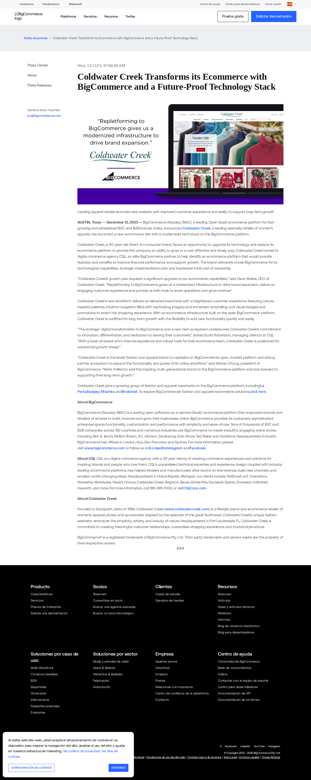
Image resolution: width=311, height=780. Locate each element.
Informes (224, 619)
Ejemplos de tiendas (170, 600)
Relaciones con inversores (174, 687)
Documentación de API (234, 693)
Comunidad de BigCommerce (239, 661)
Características (41, 594)
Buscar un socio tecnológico (113, 613)
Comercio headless (44, 674)
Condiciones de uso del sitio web (165, 757)
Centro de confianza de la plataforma (182, 693)
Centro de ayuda (210, 4)
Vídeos (222, 674)
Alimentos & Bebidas (107, 674)
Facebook (198, 448)
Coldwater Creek (196, 228)
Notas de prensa (35, 38)
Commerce (27, 4)
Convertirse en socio (107, 600)
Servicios (37, 600)
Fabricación (101, 680)
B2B (34, 680)
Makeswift (75, 4)
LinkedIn (158, 448)
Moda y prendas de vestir (111, 661)
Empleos (162, 674)
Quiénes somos (166, 661)
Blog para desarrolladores (236, 632)
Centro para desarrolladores (243, 4)
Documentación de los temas (239, 699)
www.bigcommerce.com (104, 448)
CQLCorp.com (195, 488)
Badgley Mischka (101, 391)
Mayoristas (38, 687)
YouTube (259, 746)
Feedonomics (51, 4)
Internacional (40, 699)
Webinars (224, 613)
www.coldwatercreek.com (187, 509)
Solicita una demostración (49, 613)
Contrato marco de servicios (204, 757)
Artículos (224, 600)
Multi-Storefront (42, 668)
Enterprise (38, 712)
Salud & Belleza (104, 668)
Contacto (162, 699)
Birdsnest (130, 391)
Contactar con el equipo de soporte (243, 680)
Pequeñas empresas (45, 706)
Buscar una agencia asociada (114, 607)
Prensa (160, 680)
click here (258, 391)
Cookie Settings (271, 757)
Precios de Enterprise (46, 607)
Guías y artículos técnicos (236, 607)
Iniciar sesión (273, 4)
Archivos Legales (249, 757)
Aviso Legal (230, 757)
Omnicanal (38, 693)
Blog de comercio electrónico (239, 626)
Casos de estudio (168, 594)
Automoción (101, 687)
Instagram (174, 448)
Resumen (100, 594)
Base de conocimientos (234, 668)
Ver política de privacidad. (82, 751)
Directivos (163, 668)
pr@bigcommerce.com (44, 115)
